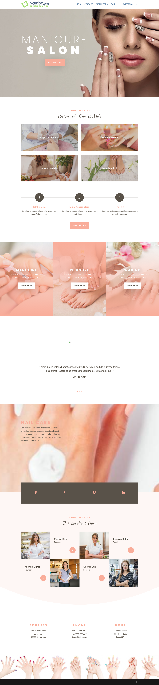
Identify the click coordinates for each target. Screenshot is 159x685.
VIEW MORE (26, 286)
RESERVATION (54, 62)
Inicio (78, 5)
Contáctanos (127, 5)
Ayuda (113, 5)
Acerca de (88, 5)
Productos (101, 5)
